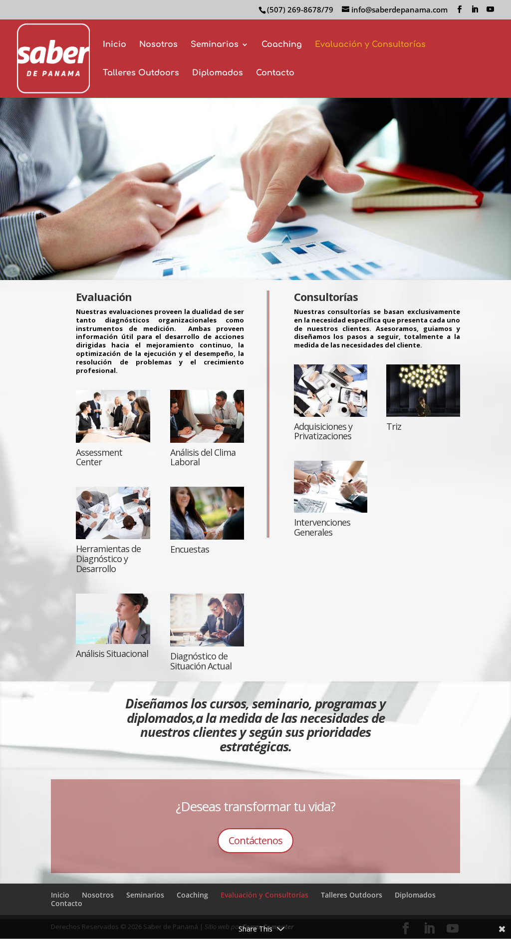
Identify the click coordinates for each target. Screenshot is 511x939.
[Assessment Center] (113, 416)
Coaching (281, 45)
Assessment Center (99, 457)
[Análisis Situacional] (113, 619)
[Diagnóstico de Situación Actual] (207, 620)
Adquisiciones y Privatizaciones (323, 431)
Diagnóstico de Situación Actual (201, 661)
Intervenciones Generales (322, 527)
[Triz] (423, 390)
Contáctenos (255, 840)
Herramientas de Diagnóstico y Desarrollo (108, 559)
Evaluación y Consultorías (370, 45)
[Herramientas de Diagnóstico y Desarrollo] (113, 513)
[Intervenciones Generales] (330, 487)
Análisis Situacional (112, 653)
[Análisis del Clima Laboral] (207, 416)
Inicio (114, 45)
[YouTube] (490, 9)
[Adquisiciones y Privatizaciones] (330, 390)
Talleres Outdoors (141, 73)
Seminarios (215, 45)
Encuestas (189, 549)
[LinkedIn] (475, 9)
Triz (393, 426)
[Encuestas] (207, 513)
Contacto (275, 73)
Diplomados (217, 73)
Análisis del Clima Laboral (203, 457)
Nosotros (158, 45)
